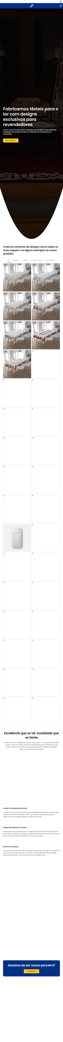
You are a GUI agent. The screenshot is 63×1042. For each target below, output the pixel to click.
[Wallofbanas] (17, 596)
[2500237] (17, 335)
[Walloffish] (46, 596)
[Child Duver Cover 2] (17, 538)
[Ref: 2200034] (17, 480)
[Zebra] (46, 653)
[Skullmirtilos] (46, 624)
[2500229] (17, 364)
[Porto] (17, 682)
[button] (61, 1)
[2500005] (46, 306)
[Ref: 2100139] (46, 480)
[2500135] (17, 277)
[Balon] (17, 711)
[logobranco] (31, 5)
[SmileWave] (17, 653)
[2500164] (46, 422)
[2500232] (46, 364)
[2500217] (46, 335)
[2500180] (46, 393)
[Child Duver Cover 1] (46, 538)
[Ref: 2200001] (46, 451)
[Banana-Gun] (46, 711)
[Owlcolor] (46, 682)
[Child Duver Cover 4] (17, 509)
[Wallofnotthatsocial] (17, 567)
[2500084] (17, 306)
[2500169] (17, 422)
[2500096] (46, 277)
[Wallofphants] (46, 567)
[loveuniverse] (17, 624)
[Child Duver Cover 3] (46, 509)
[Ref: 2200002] (17, 451)
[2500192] (17, 393)
